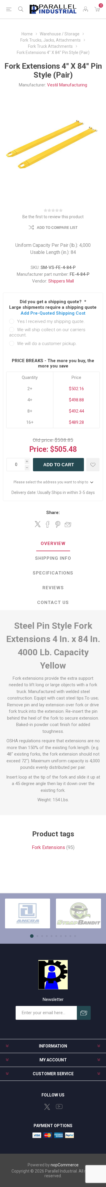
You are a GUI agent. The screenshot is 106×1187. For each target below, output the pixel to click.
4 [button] (47, 936)
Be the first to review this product (53, 216)
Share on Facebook (47, 524)
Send (84, 1013)
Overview (53, 543)
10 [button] (75, 936)
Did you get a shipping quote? (51, 301)
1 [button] (32, 936)
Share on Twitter (38, 524)
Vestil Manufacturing (67, 85)
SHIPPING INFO (53, 558)
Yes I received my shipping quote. (51, 321)
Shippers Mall (61, 281)
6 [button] (56, 936)
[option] (27, 913)
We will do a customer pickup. (47, 343)
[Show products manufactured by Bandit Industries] (78, 913)
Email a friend (68, 524)
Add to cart (58, 464)
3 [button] (42, 936)
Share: (53, 512)
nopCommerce (65, 1165)
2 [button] (37, 936)
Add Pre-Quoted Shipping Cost (53, 313)
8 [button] (66, 936)
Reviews (53, 587)
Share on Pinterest (58, 524)
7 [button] (61, 936)
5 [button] (51, 936)
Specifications (53, 573)
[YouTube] (59, 1106)
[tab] (53, 543)
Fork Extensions (48, 847)
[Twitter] (47, 1107)
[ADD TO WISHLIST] (93, 464)
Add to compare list (57, 228)
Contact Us (53, 602)
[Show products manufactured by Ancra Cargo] (27, 913)
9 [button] (70, 936)
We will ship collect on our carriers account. (47, 332)
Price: (38, 449)
